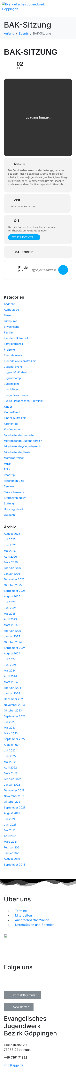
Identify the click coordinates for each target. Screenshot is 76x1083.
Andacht (9, 304)
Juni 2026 (10, 545)
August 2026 (12, 533)
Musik (7, 463)
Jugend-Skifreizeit (15, 372)
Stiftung (9, 503)
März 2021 (10, 841)
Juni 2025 (10, 607)
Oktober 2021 (12, 801)
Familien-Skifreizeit (16, 338)
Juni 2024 (10, 664)
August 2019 (12, 858)
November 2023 (14, 704)
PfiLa (7, 469)
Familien (9, 332)
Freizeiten (10, 349)
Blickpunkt (10, 321)
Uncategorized (13, 509)
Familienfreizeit (13, 343)
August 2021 (12, 813)
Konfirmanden (12, 429)
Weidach (9, 514)
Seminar (9, 486)
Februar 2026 (12, 567)
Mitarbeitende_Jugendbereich (23, 440)
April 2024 (10, 676)
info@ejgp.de (13, 1065)
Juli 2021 (9, 818)
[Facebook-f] (9, 981)
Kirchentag (11, 423)
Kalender (24, 252)
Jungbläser (11, 389)
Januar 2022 (12, 784)
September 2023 (15, 716)
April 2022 (10, 767)
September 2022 (14, 739)
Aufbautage (11, 309)
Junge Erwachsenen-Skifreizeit (23, 400)
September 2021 (14, 807)
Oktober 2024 (13, 642)
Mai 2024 (10, 670)
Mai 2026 (10, 550)
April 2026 (10, 556)
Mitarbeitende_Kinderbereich (22, 446)
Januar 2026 (12, 573)
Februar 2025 (12, 630)
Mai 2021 (9, 830)
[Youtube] (30, 981)
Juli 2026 (10, 539)
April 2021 (10, 836)
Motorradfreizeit (14, 457)
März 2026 (11, 562)
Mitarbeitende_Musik (17, 452)
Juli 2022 (9, 750)
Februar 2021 (12, 847)
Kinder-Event (12, 412)
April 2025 (10, 619)
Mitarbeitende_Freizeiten (19, 435)
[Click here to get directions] (63, 270)
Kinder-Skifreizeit (15, 417)
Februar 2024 (12, 687)
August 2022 (12, 744)
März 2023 (11, 733)
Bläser (8, 315)
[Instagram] (19, 981)
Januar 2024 (12, 693)
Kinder (8, 406)
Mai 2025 (10, 613)
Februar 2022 (12, 779)
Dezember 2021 (14, 790)
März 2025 (11, 624)
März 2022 (11, 773)
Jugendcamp (12, 378)
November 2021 (14, 796)
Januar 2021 (12, 853)
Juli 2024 (10, 659)
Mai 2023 (10, 727)
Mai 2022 (10, 761)
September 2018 (14, 864)
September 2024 (15, 647)
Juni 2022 (10, 756)
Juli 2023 (10, 721)
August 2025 (12, 596)
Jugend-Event (13, 366)
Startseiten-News (15, 497)
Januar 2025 (12, 636)
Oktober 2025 (13, 585)
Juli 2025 (10, 602)
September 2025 (15, 590)
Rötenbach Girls (14, 480)
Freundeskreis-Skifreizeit (20, 361)
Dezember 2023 (14, 699)
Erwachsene (11, 326)
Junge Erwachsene (16, 395)
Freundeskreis (13, 355)
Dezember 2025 (14, 579)
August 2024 (12, 653)
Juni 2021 (10, 824)
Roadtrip (9, 475)
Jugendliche (11, 383)
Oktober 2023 (13, 710)
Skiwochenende (14, 492)
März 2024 (11, 682)
